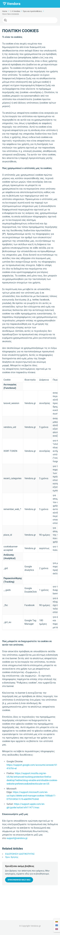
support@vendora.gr (17, 838)
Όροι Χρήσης (11, 857)
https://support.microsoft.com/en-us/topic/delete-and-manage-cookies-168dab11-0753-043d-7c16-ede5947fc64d (31, 795)
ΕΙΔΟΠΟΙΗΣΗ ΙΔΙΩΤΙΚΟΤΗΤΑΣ (20, 854)
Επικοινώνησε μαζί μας (19, 880)
